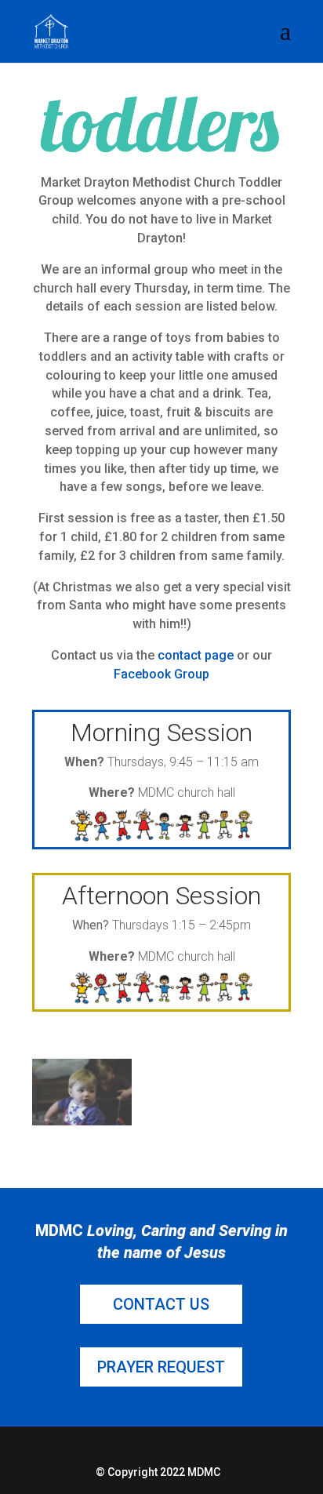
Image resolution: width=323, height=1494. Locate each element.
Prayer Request (161, 1367)
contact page (196, 655)
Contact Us (161, 1304)
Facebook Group (161, 674)
